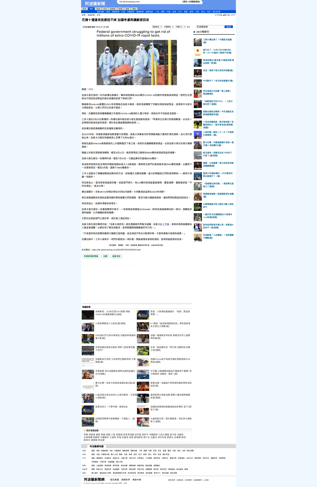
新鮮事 (112, 9)
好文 (140, 454)
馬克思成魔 (128, 434)
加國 (105, 256)
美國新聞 (115, 12)
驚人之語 (114, 454)
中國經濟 (130, 12)
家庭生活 (116, 458)
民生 (180, 12)
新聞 (91, 9)
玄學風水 (140, 458)
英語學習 (222, 458)
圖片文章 (119, 462)
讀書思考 (214, 458)
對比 (149, 454)
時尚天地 (140, 469)
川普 (113, 434)
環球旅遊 (171, 469)
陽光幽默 (149, 473)
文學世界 (103, 462)
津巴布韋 (162, 437)
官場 (174, 12)
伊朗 (86, 434)
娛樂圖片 (157, 465)
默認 (188, 27)
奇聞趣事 (148, 469)
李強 (119, 437)
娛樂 (120, 9)
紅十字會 (164, 224)
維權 (186, 12)
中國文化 (165, 458)
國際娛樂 (132, 465)
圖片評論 (166, 454)
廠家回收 (116, 256)
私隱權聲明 (198, 480)
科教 (168, 12)
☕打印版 (218, 15)
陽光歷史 (141, 473)
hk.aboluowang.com (129, 2)
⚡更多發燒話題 (91, 431)
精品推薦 (148, 465)
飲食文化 (99, 469)
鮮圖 (186, 469)
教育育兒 (157, 458)
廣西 (98, 434)
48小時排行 (202, 31)
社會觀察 (116, 469)
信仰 (209, 12)
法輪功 (180, 434)
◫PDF (232, 15)
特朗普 (96, 437)
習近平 (145, 434)
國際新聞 (140, 12)
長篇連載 (111, 462)
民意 (159, 454)
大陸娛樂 (99, 465)
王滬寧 (113, 437)
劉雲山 (170, 437)
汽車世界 (124, 469)
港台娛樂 (124, 465)
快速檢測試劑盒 (91, 256)
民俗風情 (179, 469)
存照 (154, 454)
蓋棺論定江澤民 (105, 473)
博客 (134, 9)
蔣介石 (146, 437)
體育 (191, 12)
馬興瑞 (119, 434)
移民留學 (132, 469)
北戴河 (154, 437)
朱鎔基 (92, 434)
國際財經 (149, 12)
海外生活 (132, 458)
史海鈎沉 (108, 458)
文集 (125, 454)
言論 (98, 454)
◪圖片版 (226, 15)
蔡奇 (183, 437)
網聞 (163, 12)
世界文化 (206, 458)
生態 (197, 12)
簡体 (185, 2)
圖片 (216, 12)
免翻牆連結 (194, 2)
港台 (203, 12)
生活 (105, 9)
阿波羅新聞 (95, 3)
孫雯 (131, 437)
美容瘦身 (181, 458)
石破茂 (125, 437)
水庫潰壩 (88, 437)
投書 (145, 454)
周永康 (101, 440)
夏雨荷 (121, 245)
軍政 (108, 12)
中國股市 (104, 437)
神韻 (103, 434)
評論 (98, 9)
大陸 (123, 12)
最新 (100, 12)
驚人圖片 (95, 473)
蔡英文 (87, 440)
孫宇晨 (138, 434)
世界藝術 (95, 462)
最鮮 (93, 469)
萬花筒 (156, 469)
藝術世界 (173, 458)
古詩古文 (189, 458)
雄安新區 (138, 437)
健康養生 (99, 458)
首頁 (84, 9)
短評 (135, 454)
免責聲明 (188, 480)
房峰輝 (177, 437)
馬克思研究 (132, 473)
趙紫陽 (94, 440)
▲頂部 (206, 480)
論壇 (127, 9)
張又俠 (173, 434)
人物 (157, 12)
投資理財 (197, 458)
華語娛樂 (108, 465)
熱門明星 (116, 465)
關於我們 (171, 480)
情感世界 (108, 469)
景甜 (108, 434)
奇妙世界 (163, 469)
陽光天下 (157, 473)
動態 (120, 454)
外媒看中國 (105, 454)
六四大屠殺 (163, 434)
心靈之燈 (124, 458)
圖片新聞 (190, 451)
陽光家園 (165, 473)
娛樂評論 (140, 465)
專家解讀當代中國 (119, 473)
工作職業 (148, 458)
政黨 (130, 454)
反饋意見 (180, 480)
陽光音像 (173, 473)
